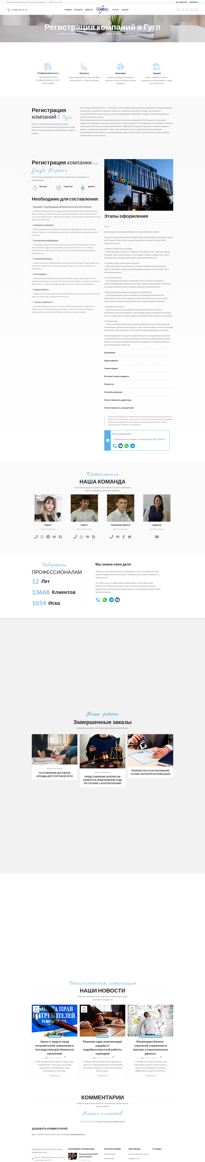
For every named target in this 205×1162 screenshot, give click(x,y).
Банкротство (134, 1158)
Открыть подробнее (75, 736)
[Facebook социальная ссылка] (178, 10)
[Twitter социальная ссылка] (183, 10)
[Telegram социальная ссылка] (196, 10)
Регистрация (109, 1154)
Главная (62, 33)
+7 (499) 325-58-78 (18, 10)
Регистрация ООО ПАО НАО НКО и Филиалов (83, 33)
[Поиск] (173, 2)
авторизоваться (78, 1134)
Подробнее (55, 1076)
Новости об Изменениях (150, 1036)
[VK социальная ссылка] (192, 10)
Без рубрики (55, 1036)
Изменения (109, 1158)
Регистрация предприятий (112, 33)
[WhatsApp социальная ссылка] (187, 10)
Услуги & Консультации (138, 1154)
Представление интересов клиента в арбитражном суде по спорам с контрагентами (102, 780)
